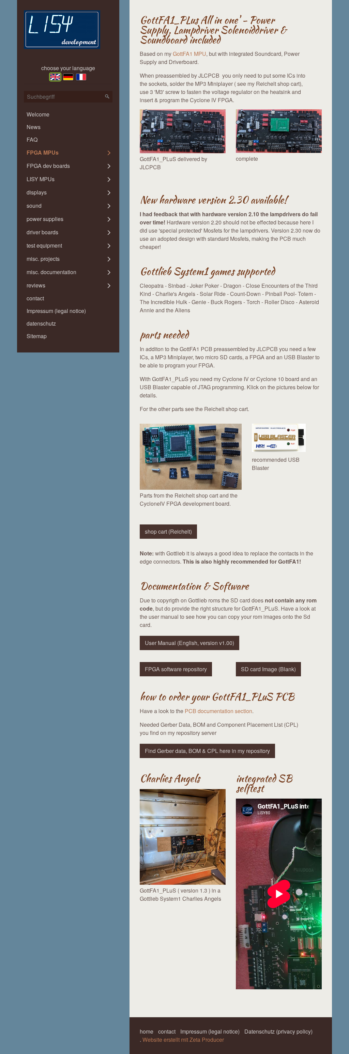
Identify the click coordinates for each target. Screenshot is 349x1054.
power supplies (45, 219)
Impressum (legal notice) (56, 311)
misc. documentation (51, 272)
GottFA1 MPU (189, 54)
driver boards (42, 232)
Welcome (38, 114)
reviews (36, 285)
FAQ (32, 139)
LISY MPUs (41, 179)
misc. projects (43, 259)
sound (34, 205)
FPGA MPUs (43, 152)
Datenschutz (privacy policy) (278, 1031)
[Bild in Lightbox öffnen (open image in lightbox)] (183, 131)
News (34, 127)
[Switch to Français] (81, 77)
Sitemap (37, 336)
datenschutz (41, 323)
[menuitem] (68, 114)
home (146, 1031)
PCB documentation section (218, 711)
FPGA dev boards (48, 166)
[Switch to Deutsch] (68, 77)
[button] (168, 531)
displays (37, 192)
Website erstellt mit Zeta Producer (183, 1039)
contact (35, 298)
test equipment (44, 245)
